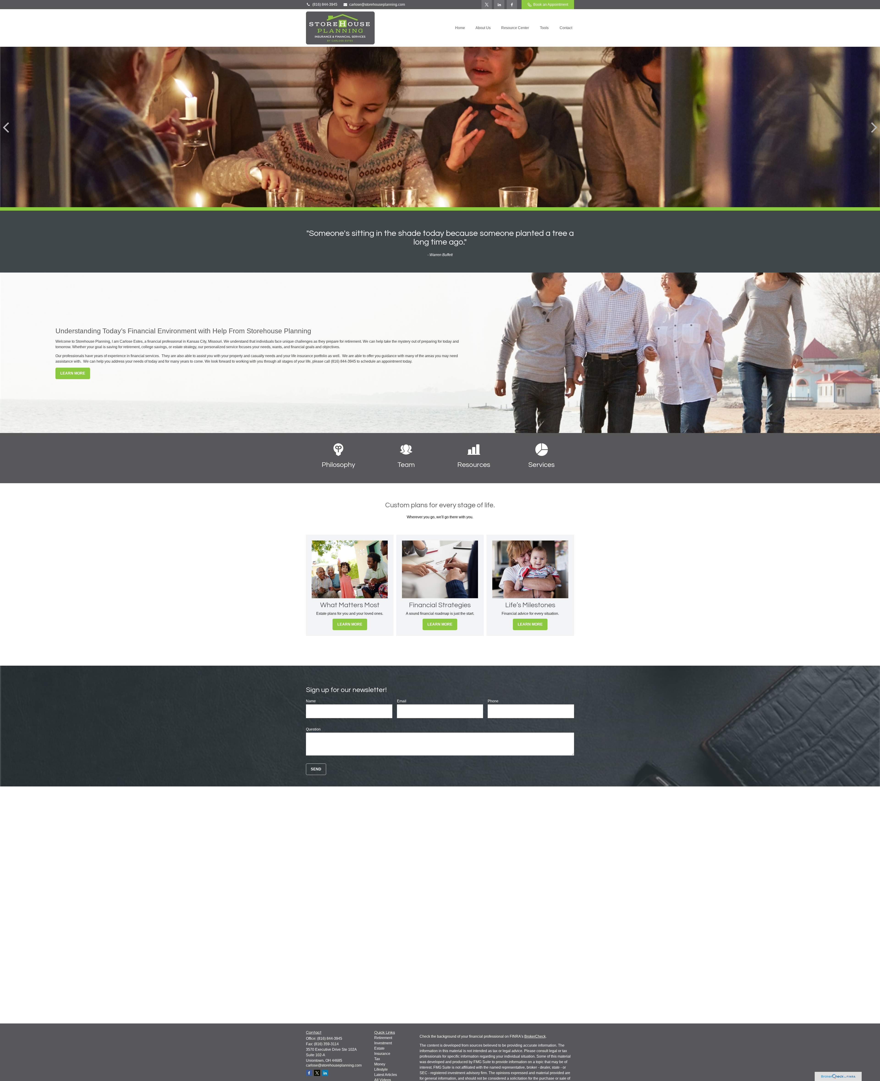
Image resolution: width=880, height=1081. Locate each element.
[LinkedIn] (499, 4)
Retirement (383, 1038)
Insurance (382, 1054)
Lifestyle (381, 1069)
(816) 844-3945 (324, 4)
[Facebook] (512, 4)
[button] (460, 28)
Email (401, 701)
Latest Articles (385, 1075)
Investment (383, 1043)
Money (379, 1064)
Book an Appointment (550, 4)
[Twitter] (486, 4)
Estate (379, 1048)
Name (311, 701)
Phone (493, 701)
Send (316, 769)
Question (313, 729)
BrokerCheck (535, 1036)
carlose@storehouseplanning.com (377, 4)
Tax (377, 1059)
